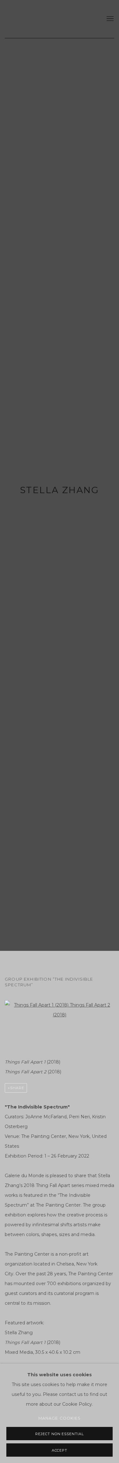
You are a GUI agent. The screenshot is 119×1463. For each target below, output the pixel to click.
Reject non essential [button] (59, 1434)
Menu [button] (109, 19)
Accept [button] (60, 1450)
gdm (48, 19)
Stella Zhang (59, 490)
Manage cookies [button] (59, 1418)
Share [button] (17, 1088)
